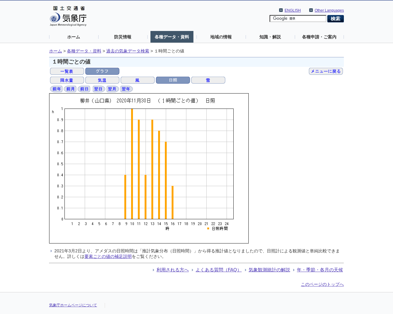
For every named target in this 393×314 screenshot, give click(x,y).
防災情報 (122, 36)
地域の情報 (221, 36)
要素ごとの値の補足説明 (108, 256)
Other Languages (329, 10)
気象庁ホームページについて (73, 305)
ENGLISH (293, 10)
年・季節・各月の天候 (320, 269)
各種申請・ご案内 (319, 36)
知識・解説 (270, 36)
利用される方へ (173, 269)
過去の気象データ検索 (127, 51)
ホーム (73, 36)
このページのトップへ (322, 284)
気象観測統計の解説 (269, 269)
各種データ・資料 (172, 36)
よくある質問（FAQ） (219, 269)
